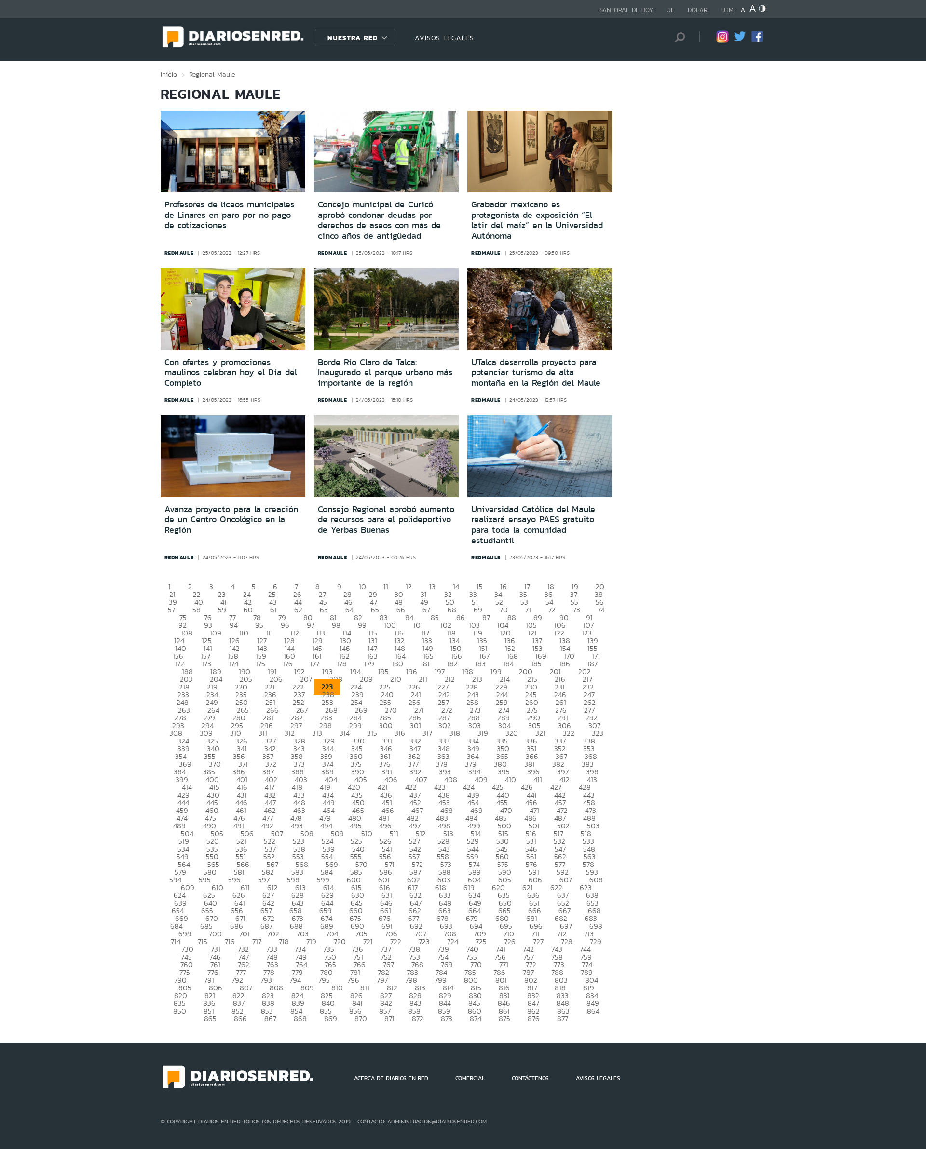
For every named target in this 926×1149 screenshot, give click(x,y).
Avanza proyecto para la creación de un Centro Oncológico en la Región (231, 519)
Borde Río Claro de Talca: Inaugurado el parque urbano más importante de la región (385, 372)
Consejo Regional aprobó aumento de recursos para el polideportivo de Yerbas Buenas (386, 519)
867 (270, 1019)
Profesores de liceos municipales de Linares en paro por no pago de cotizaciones (229, 214)
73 (576, 610)
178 (342, 664)
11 (385, 586)
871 (389, 1019)
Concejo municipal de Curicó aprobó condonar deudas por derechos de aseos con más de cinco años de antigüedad (379, 220)
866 (240, 1019)
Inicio (169, 74)
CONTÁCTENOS (530, 1078)
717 (256, 941)
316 (400, 733)
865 (210, 1019)
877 (562, 1019)
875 (504, 1019)
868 (300, 1019)
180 (397, 664)
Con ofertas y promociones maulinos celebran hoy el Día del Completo (230, 372)
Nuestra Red (352, 37)
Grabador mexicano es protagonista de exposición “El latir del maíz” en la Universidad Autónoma (537, 220)
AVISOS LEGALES (444, 37)
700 (215, 934)
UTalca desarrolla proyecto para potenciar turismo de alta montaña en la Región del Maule (535, 372)
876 (534, 1019)
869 (330, 1019)
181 (425, 664)
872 (417, 1019)
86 (460, 617)
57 (171, 610)
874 (475, 1019)
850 (179, 1011)
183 (480, 664)
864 (593, 1011)
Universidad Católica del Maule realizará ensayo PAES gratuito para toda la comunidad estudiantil (533, 525)
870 (360, 1019)
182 (452, 664)
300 (386, 725)
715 (202, 941)
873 (446, 1019)
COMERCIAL (470, 1078)
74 (601, 610)
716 (230, 941)
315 (372, 733)
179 (369, 664)
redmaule (179, 253)
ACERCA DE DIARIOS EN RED (391, 1078)
